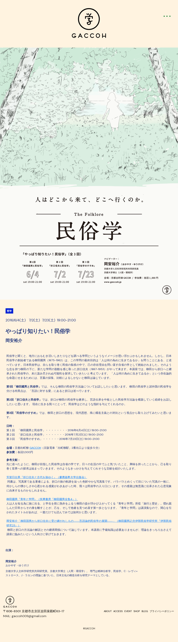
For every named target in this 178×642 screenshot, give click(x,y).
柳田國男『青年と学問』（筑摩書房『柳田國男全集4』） (42, 499)
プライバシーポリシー (162, 611)
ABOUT (108, 611)
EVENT (128, 611)
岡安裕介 (11, 561)
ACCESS (118, 611)
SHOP (137, 611)
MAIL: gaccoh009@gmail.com (24, 616)
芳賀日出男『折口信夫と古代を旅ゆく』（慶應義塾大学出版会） (46, 477)
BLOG (145, 611)
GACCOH (35, 448)
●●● (167, 16)
